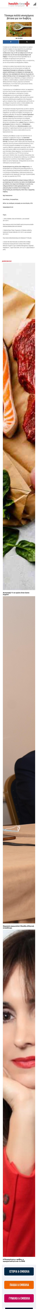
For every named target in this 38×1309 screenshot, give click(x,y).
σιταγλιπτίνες (30, 60)
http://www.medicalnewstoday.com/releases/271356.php (17, 238)
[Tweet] (27, 42)
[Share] (11, 42)
